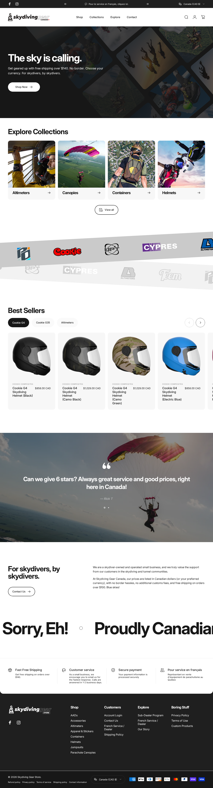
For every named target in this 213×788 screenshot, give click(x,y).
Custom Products (182, 726)
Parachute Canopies (83, 752)
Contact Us (111, 720)
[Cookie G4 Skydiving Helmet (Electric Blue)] (181, 356)
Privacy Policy (180, 715)
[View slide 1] (104, 508)
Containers (77, 736)
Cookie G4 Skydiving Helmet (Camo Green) (119, 395)
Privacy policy (28, 782)
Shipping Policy (113, 734)
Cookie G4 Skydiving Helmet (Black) (22, 391)
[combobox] (192, 4)
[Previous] (65, 4)
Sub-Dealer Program (150, 715)
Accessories (78, 720)
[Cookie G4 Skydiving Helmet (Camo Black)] (81, 356)
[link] (21, 591)
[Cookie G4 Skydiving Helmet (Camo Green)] (131, 356)
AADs (74, 715)
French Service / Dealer (114, 727)
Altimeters (77, 726)
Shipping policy (60, 782)
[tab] (18, 322)
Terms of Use (179, 720)
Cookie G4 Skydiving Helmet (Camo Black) (71, 393)
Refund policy (14, 782)
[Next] (147, 4)
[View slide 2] (108, 508)
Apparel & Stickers (82, 731)
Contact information (78, 782)
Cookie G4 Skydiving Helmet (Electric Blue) (172, 393)
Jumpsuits (77, 747)
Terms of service (43, 782)
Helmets (76, 742)
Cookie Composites (22, 384)
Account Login (113, 715)
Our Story (144, 729)
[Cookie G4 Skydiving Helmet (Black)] (31, 356)
